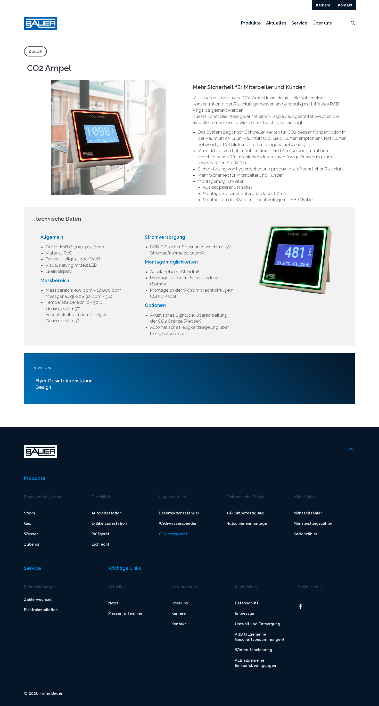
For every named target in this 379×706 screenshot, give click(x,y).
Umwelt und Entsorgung (257, 624)
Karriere (178, 613)
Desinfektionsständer (179, 513)
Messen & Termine (125, 613)
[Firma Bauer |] (40, 23)
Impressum (245, 613)
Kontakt (178, 624)
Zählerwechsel (37, 599)
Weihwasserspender (177, 523)
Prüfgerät (100, 534)
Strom (29, 513)
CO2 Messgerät (173, 534)
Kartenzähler (305, 534)
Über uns (322, 23)
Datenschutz (247, 603)
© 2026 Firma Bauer (43, 693)
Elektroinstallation (41, 610)
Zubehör (31, 544)
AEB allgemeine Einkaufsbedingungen (255, 663)
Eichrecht (100, 544)
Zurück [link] (35, 51)
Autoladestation (107, 513)
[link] (350, 451)
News (113, 603)
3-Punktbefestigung (245, 513)
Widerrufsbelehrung (253, 649)
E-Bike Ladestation (109, 523)
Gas (27, 523)
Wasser (31, 534)
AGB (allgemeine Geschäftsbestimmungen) (259, 637)
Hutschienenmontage (246, 523)
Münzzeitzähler (308, 513)
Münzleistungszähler (313, 523)
